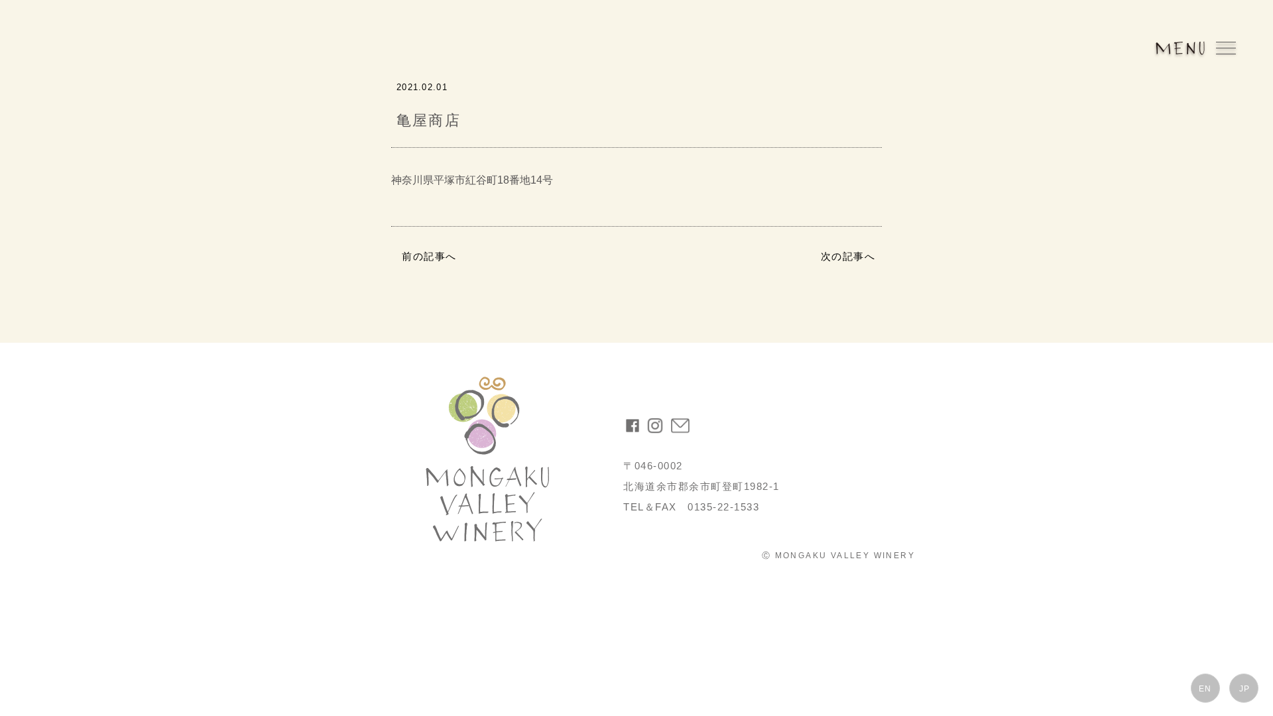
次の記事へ (848, 256)
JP (1244, 688)
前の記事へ (429, 256)
